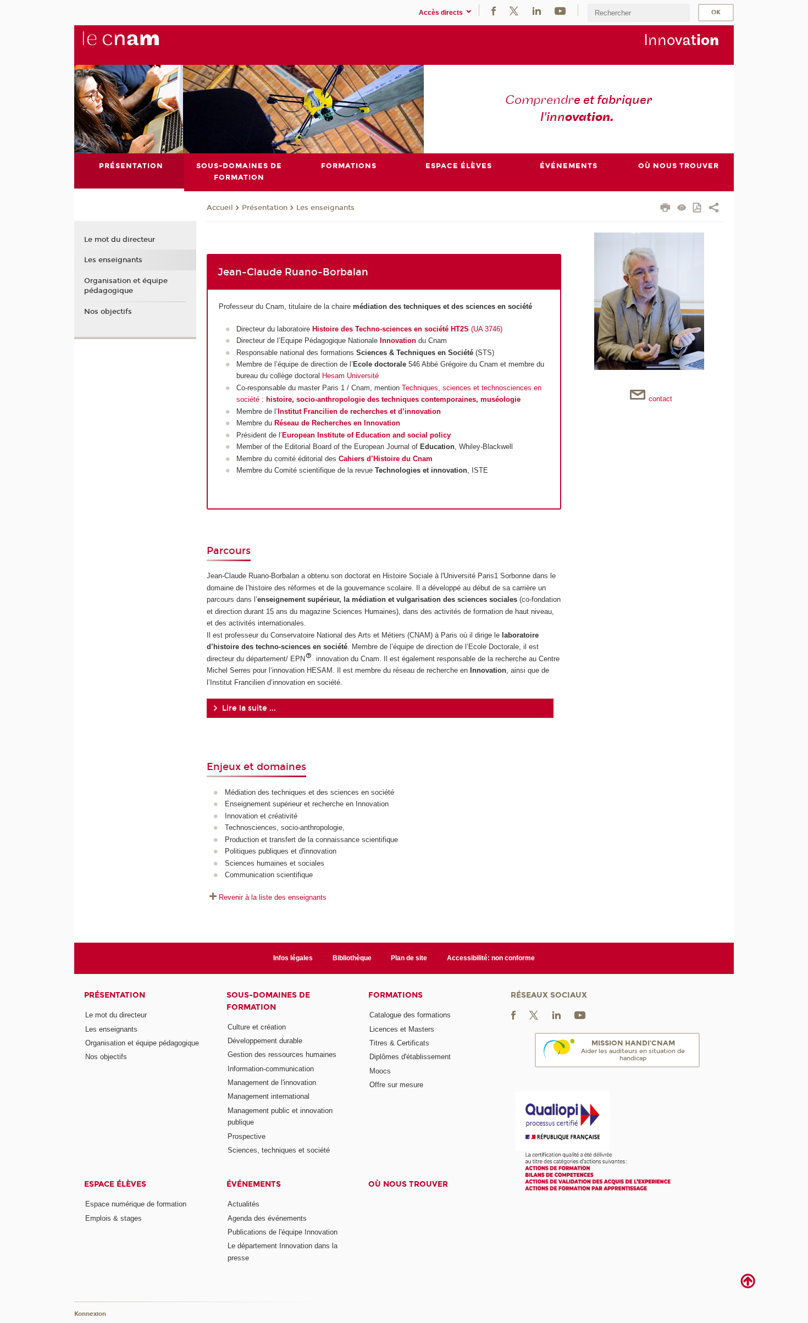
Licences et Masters (401, 1029)
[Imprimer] (665, 208)
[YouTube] (560, 10)
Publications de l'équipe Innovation (282, 1232)
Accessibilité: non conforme (491, 958)
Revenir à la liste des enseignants (272, 897)
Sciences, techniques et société (279, 1150)
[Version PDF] (697, 208)
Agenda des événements (267, 1218)
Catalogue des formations (410, 1015)
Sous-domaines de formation (268, 1000)
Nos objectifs (108, 311)
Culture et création (257, 1027)
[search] (639, 13)
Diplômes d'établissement (410, 1057)
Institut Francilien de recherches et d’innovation (359, 411)
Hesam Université (350, 376)
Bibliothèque (352, 958)
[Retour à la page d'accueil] (139, 44)
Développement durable (265, 1041)
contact (660, 399)
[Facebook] (493, 10)
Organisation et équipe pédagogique (126, 285)
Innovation (398, 340)
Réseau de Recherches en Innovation (337, 423)
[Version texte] (682, 208)
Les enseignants (325, 207)
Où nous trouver (408, 1184)
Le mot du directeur (119, 239)
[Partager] (713, 208)
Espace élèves (115, 1184)
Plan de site (409, 958)
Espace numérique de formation (135, 1204)
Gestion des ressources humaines (282, 1054)
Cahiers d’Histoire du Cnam (386, 459)
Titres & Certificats (399, 1043)
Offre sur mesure (396, 1085)
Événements (253, 1184)
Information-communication (271, 1069)
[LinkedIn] (536, 10)
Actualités (243, 1204)
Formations (395, 995)
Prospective (246, 1136)
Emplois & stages (113, 1218)
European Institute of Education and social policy (366, 435)
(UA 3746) (407, 329)
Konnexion (90, 1314)
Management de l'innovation (272, 1082)
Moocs (380, 1071)
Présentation (264, 207)
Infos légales (293, 958)
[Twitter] (514, 10)
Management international (268, 1096)
